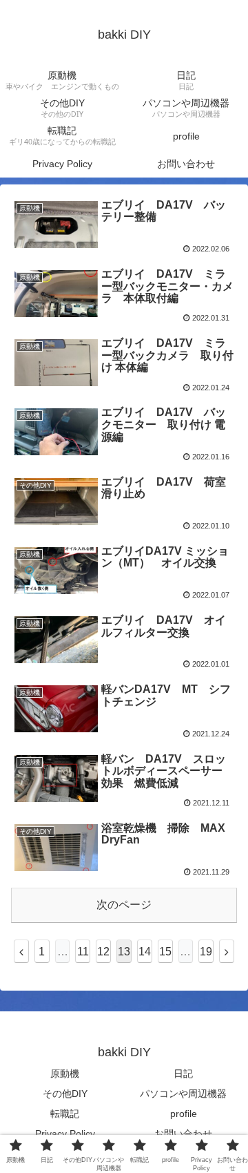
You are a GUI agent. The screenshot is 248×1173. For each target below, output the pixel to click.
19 (206, 951)
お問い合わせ (183, 1133)
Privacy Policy (65, 1133)
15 (165, 951)
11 (83, 951)
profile (183, 1113)
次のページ (124, 904)
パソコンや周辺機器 (183, 1093)
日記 (183, 1073)
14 (144, 951)
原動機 (64, 1073)
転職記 (64, 1113)
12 (103, 951)
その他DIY (65, 1093)
